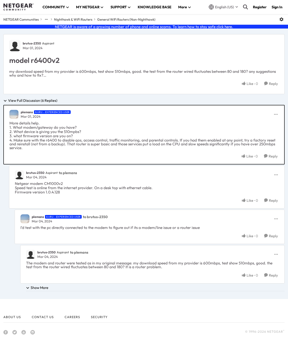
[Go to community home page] (18, 7)
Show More (39, 287)
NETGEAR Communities (21, 19)
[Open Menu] (281, 19)
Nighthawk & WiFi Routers (73, 19)
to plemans (68, 173)
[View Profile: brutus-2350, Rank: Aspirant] (14, 45)
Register (260, 7)
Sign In (277, 7)
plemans (27, 112)
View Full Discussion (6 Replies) (32, 101)
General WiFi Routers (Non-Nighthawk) (126, 19)
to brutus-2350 (95, 217)
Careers (72, 317)
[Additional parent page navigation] (46, 19)
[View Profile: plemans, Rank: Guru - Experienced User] (13, 114)
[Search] (245, 7)
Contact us (43, 317)
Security (99, 317)
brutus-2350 (32, 43)
